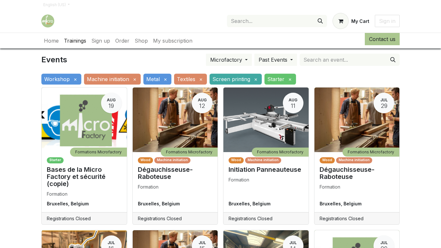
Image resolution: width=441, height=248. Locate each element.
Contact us (382, 39)
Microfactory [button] (227, 60)
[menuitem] (51, 40)
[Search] (320, 21)
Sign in (387, 21)
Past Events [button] (274, 60)
